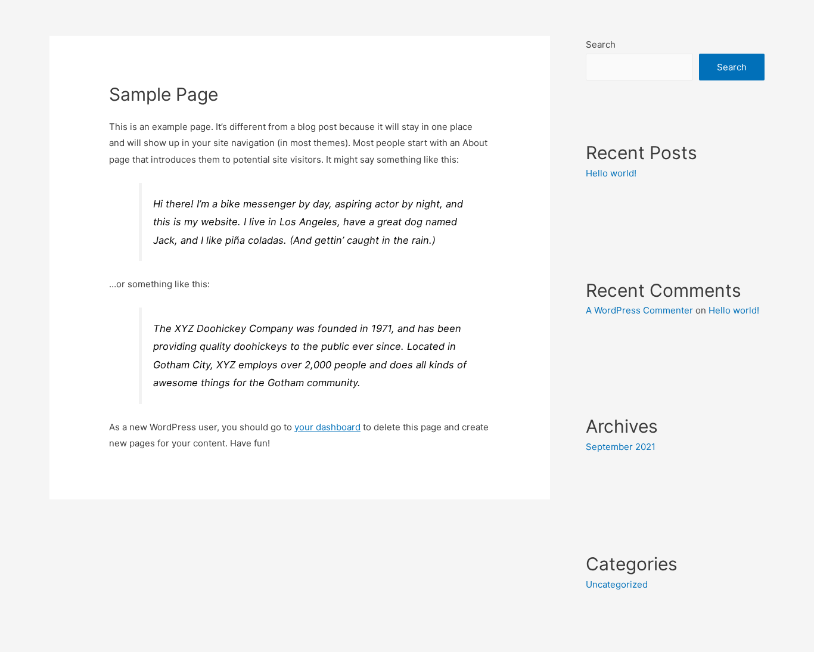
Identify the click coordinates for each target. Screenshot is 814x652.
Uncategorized (617, 584)
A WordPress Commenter (639, 310)
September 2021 (620, 446)
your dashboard (327, 427)
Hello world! (611, 173)
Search (601, 44)
